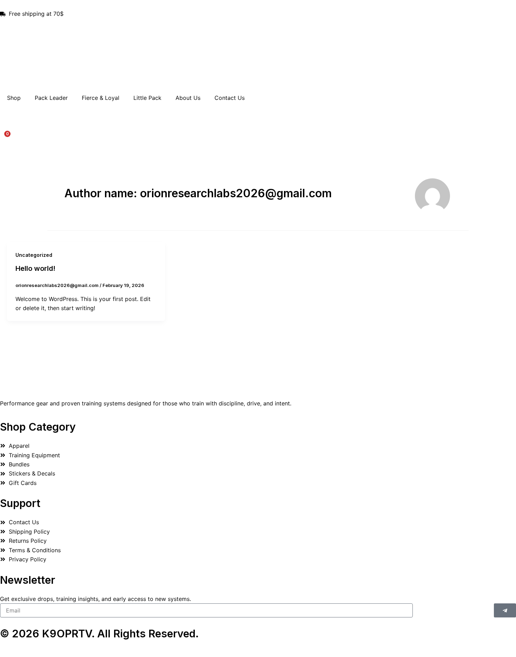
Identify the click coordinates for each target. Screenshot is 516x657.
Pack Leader (51, 97)
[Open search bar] (258, 109)
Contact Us (229, 97)
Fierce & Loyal (100, 97)
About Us (188, 97)
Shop (14, 97)
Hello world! (35, 268)
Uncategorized (33, 255)
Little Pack (147, 97)
